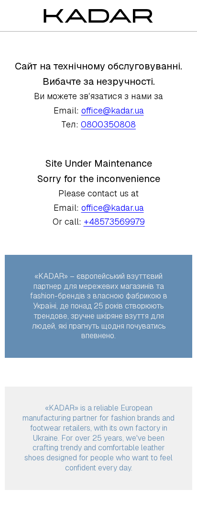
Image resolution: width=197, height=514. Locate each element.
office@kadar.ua (112, 110)
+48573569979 (114, 221)
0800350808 (108, 124)
